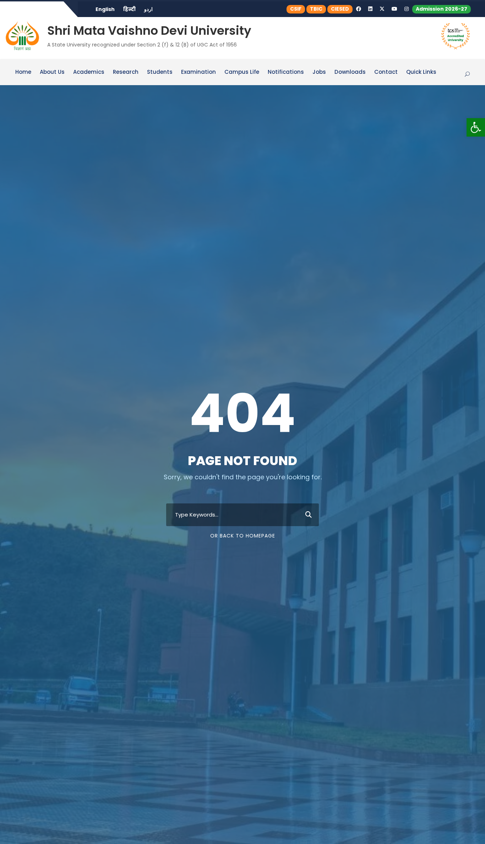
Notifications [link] (286, 72)
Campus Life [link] (241, 72)
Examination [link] (198, 72)
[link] (476, 127)
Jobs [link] (319, 72)
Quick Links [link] (421, 72)
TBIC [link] (316, 8)
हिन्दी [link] (129, 9)
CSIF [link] (295, 8)
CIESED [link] (340, 8)
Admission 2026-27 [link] (441, 8)
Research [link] (125, 72)
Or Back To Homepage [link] (242, 535)
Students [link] (160, 72)
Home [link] (23, 72)
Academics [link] (88, 72)
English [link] (105, 9)
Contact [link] (386, 72)
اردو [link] (148, 9)
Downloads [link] (350, 72)
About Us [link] (52, 72)
